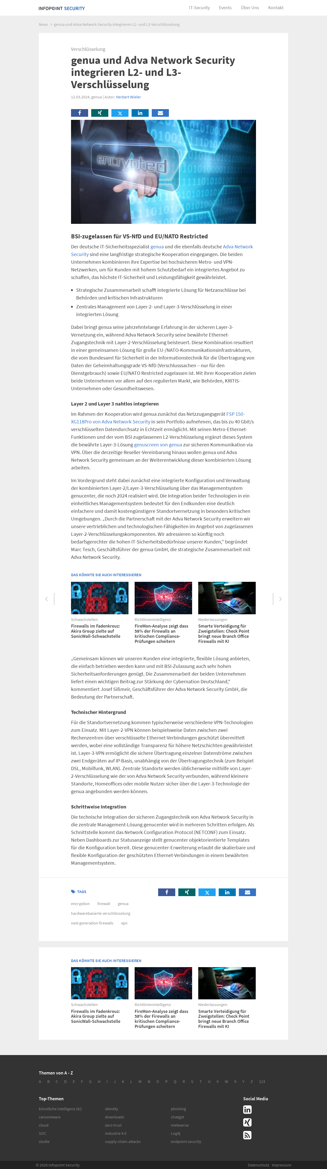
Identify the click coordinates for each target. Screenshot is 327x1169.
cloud (44, 1125)
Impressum (281, 1164)
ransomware (50, 1116)
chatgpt (177, 1116)
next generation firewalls (92, 922)
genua (157, 246)
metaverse (180, 1125)
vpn (124, 922)
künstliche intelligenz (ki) (60, 1108)
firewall (103, 903)
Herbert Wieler (128, 96)
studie (44, 1141)
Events (225, 7)
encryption (80, 903)
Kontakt (276, 7)
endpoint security (186, 1141)
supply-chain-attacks (123, 1141)
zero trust (113, 1125)
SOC (42, 1133)
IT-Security (199, 7)
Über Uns (250, 7)
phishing (178, 1108)
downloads (114, 1116)
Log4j (175, 1133)
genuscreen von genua (158, 444)
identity (111, 1108)
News (43, 24)
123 (262, 1081)
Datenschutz (258, 1164)
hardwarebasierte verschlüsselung (100, 913)
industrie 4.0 (115, 1133)
